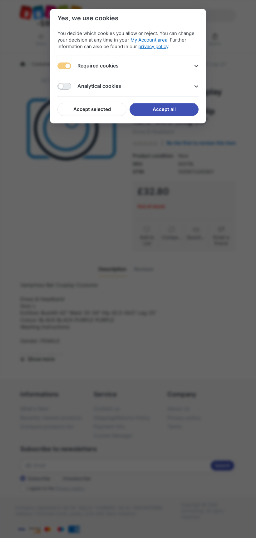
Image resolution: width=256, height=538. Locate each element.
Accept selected (92, 109)
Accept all (164, 109)
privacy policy (153, 46)
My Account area (148, 40)
